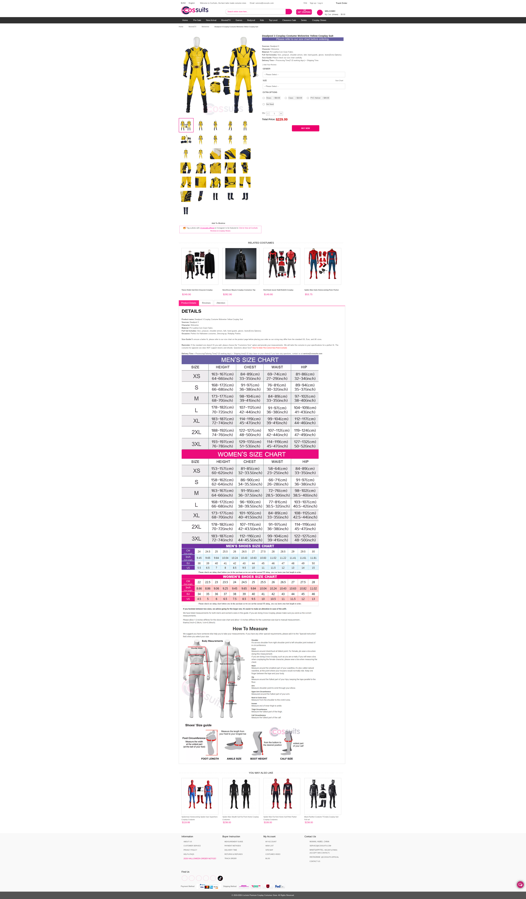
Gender (266, 69)
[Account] (328, 3)
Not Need (270, 104)
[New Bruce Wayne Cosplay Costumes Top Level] (241, 266)
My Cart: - (335, 12)
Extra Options (270, 92)
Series (304, 20)
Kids (262, 20)
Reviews (206, 303)
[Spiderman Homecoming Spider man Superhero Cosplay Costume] (200, 796)
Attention (221, 303)
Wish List (269, 846)
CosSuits (245, 895)
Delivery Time (231, 850)
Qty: (263, 113)
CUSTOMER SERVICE (192, 846)
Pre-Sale (197, 20)
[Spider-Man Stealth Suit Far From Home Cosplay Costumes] (241, 796)
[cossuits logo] (199, 7)
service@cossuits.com (320, 846)
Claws (295, 98)
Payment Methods (233, 846)
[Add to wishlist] (186, 822)
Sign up (313, 3)
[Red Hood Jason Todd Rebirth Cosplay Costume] (282, 266)
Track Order (341, 3)
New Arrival (211, 20)
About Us (188, 842)
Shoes (273, 98)
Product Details (188, 303)
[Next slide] (257, 75)
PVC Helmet (320, 98)
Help (305, 3)
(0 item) (335, 14)
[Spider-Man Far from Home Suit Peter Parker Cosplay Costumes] (282, 796)
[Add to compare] (182, 822)
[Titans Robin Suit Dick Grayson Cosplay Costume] (200, 266)
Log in (320, 3)
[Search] (289, 11)
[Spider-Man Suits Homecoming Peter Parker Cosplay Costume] (323, 266)
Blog (267, 858)
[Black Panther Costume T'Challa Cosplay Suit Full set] (323, 796)
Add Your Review (270, 65)
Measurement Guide (234, 842)
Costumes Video (272, 854)
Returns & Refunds (234, 854)
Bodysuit (251, 20)
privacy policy (190, 850)
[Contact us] (520, 884)
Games (239, 20)
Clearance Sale (289, 20)
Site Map (269, 850)
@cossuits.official (207, 228)
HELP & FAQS (189, 854)
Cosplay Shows (319, 20)
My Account (270, 842)
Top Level (273, 20)
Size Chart (339, 81)
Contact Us (315, 861)
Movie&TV (226, 20)
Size (265, 81)
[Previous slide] (183, 75)
